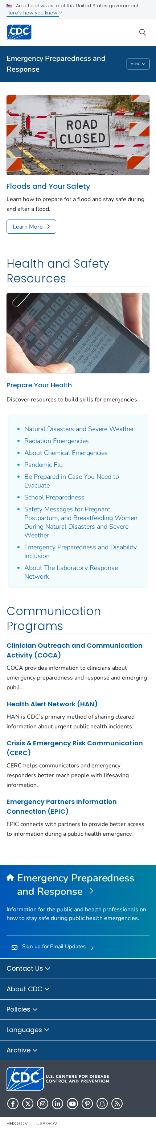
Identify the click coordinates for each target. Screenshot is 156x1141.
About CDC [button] (25, 988)
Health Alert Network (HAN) (52, 703)
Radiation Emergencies (56, 441)
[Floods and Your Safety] (78, 134)
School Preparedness (54, 497)
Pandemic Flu (43, 464)
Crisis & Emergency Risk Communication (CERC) (75, 747)
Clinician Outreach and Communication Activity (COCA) (75, 650)
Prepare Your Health (39, 384)
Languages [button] (25, 1029)
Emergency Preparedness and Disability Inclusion (80, 551)
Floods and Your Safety (48, 186)
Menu (135, 64)
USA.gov (46, 1123)
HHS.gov (17, 1123)
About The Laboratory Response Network (71, 572)
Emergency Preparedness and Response (56, 64)
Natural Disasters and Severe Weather (79, 429)
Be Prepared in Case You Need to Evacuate (71, 481)
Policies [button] (19, 1009)
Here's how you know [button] (33, 12)
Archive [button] (19, 1050)
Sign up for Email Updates (54, 946)
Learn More (28, 227)
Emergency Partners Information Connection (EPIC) (62, 806)
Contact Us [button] (26, 968)
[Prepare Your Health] (78, 332)
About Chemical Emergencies (66, 452)
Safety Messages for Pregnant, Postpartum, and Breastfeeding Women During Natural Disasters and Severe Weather (80, 522)
